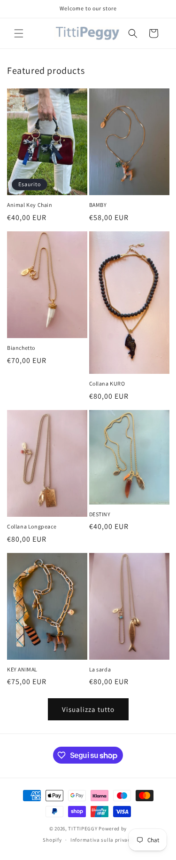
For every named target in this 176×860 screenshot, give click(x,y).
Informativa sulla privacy (101, 839)
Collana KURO (107, 383)
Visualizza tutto (88, 709)
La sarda (100, 669)
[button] (18, 33)
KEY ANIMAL (22, 669)
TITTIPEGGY (82, 828)
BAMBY (98, 204)
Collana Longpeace (31, 526)
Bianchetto (21, 347)
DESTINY (100, 514)
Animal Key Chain (30, 204)
